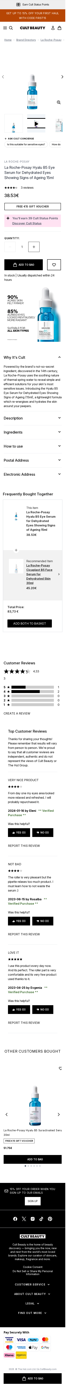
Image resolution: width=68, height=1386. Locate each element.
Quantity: (12, 238)
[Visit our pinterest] (50, 1218)
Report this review (24, 846)
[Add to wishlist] (54, 264)
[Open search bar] (11, 28)
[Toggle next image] (62, 77)
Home (8, 39)
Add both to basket (29, 623)
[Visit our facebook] (15, 1218)
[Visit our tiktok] (41, 1218)
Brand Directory (26, 39)
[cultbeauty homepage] (32, 28)
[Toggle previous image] (3, 77)
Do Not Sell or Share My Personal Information (33, 1273)
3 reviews (27, 187)
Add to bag (35, 1159)
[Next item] (59, 1114)
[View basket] (59, 28)
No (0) (44, 832)
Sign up (33, 1201)
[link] (53, 28)
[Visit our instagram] (32, 1218)
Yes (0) (21, 832)
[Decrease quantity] (10, 247)
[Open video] (36, 123)
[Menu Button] (4, 28)
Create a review (17, 713)
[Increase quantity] (34, 247)
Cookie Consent (32, 1267)
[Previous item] (6, 1114)
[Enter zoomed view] (58, 102)
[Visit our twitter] (24, 1218)
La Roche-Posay (51, 39)
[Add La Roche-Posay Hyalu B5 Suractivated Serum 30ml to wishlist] (60, 1068)
